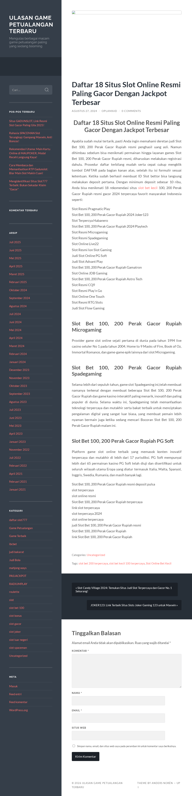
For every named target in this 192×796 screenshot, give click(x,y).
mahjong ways (18, 568)
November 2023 (19, 378)
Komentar (80, 650)
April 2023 (15, 433)
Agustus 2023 (18, 401)
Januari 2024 (17, 362)
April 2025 (15, 266)
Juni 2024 (15, 322)
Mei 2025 (15, 258)
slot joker (15, 631)
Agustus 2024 (18, 306)
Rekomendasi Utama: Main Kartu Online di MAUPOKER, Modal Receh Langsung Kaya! (29, 153)
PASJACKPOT (17, 575)
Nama (77, 692)
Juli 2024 (15, 314)
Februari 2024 (18, 353)
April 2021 (15, 473)
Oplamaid (109, 110)
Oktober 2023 (18, 385)
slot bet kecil (148, 188)
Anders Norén (162, 783)
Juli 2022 (15, 457)
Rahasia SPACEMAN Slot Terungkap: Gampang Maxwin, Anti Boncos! (30, 137)
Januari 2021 (17, 489)
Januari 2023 (17, 441)
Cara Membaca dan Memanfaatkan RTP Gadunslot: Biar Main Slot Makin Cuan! (28, 169)
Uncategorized (18, 655)
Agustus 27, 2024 (84, 110)
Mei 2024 (15, 330)
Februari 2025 (18, 282)
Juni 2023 (15, 417)
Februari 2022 (18, 465)
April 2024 (15, 338)
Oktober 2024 (18, 290)
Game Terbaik (17, 536)
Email (77, 710)
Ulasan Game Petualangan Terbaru (31, 24)
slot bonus (15, 615)
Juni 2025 (15, 250)
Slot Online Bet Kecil (158, 563)
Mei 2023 (15, 425)
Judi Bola (14, 560)
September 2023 (19, 393)
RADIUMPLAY (18, 584)
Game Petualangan (21, 528)
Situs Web (79, 727)
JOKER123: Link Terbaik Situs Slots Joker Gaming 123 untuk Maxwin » (134, 605)
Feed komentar (18, 702)
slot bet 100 (16, 607)
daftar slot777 (18, 520)
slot (11, 600)
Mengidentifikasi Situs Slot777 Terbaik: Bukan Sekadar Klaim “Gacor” (28, 185)
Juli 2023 (15, 409)
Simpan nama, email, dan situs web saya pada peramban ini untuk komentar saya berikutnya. (126, 746)
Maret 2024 (16, 346)
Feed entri (15, 694)
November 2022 (19, 449)
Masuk (13, 686)
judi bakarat (16, 552)
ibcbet (13, 544)
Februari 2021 (18, 481)
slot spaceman (18, 647)
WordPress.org (18, 710)
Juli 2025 (15, 242)
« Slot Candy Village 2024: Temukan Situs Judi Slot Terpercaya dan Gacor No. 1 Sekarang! (124, 589)
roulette (14, 591)
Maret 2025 (16, 274)
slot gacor (15, 623)
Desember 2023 (19, 369)
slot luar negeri (18, 639)
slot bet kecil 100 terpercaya (127, 563)
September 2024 (19, 298)
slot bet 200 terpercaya (93, 563)
